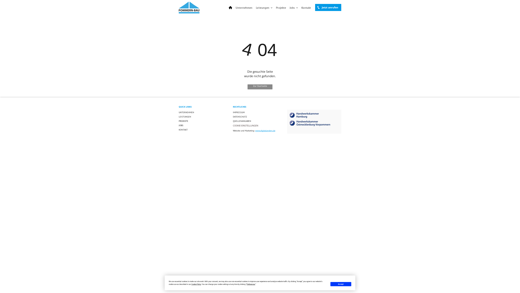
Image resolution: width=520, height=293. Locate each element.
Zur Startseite (260, 86)
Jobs (181, 125)
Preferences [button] (251, 284)
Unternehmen (186, 112)
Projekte (183, 121)
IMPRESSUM (239, 112)
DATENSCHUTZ (240, 116)
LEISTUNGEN (185, 116)
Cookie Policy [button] (196, 284)
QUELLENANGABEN (242, 121)
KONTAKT (183, 129)
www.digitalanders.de (265, 130)
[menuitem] (230, 8)
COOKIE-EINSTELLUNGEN (245, 125)
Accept (341, 284)
